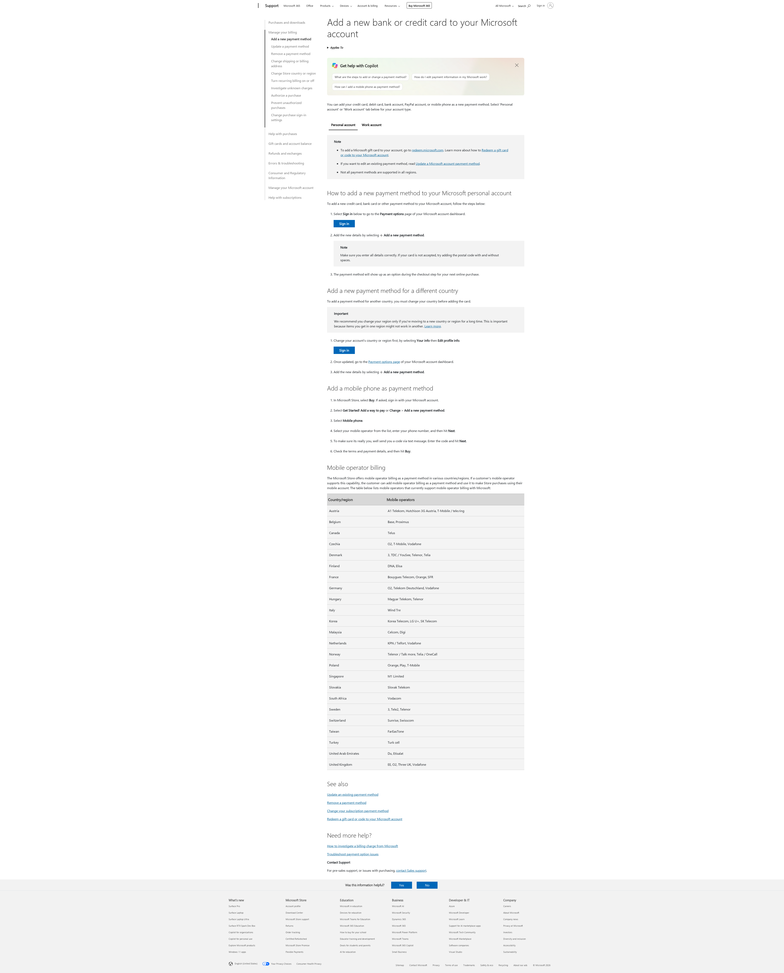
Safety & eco (486, 965)
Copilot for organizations (241, 932)
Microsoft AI (398, 906)
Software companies (459, 945)
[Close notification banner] (516, 65)
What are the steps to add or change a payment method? (370, 77)
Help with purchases (282, 134)
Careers (507, 906)
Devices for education (350, 912)
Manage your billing (282, 32)
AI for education (348, 951)
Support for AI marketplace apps (465, 925)
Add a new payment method (291, 39)
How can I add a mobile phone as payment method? (367, 87)
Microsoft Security (401, 912)
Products (325, 5)
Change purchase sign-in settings (288, 117)
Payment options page (384, 361)
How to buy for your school (353, 932)
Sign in (344, 223)
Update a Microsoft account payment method (448, 163)
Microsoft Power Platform (404, 932)
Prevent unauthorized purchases (286, 105)
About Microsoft (511, 912)
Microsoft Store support (297, 919)
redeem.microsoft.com (427, 150)
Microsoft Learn (456, 919)
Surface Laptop (236, 912)
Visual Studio (455, 951)
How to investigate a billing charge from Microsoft (362, 846)
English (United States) (246, 963)
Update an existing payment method (352, 794)
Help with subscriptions (285, 197)
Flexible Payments (294, 951)
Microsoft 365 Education (352, 925)
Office (309, 5)
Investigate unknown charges (291, 88)
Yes (401, 885)
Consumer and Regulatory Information (287, 175)
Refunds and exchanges (285, 153)
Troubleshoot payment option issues (353, 854)
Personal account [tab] (343, 125)
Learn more (432, 326)
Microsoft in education (351, 906)
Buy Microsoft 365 (419, 5)
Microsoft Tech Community (462, 932)
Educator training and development (357, 938)
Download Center (294, 912)
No (427, 885)
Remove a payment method (290, 53)
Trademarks (469, 965)
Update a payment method (290, 46)
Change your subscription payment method (358, 811)
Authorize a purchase (286, 95)
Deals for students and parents (355, 945)
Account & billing (367, 5)
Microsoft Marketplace (460, 938)
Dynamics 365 (399, 919)
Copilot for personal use (240, 938)
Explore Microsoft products (242, 945)
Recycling (503, 965)
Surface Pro (234, 906)
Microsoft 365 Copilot (402, 945)
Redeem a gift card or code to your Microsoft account (364, 819)
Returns (289, 925)
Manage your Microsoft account (290, 187)
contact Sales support (411, 870)
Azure (452, 906)
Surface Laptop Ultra (239, 919)
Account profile (293, 906)
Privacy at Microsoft (513, 925)
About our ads (520, 965)
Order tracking (293, 932)
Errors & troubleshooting (286, 163)
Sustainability (510, 951)
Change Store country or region (293, 73)
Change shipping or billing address (289, 63)
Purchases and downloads (286, 22)
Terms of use (451, 965)
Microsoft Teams (400, 938)
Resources (391, 5)
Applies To (336, 47)
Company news (510, 919)
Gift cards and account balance (290, 143)
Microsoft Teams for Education (355, 919)
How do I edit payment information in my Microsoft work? (450, 77)
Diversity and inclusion (514, 938)
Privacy (436, 965)
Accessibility (509, 945)
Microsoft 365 (292, 5)
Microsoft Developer (459, 912)
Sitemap (400, 965)
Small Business (399, 951)
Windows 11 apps (237, 951)
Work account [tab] (371, 125)
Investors (507, 932)
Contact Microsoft (418, 965)
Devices (344, 5)
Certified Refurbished (296, 938)
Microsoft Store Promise (298, 945)
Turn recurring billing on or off (292, 80)
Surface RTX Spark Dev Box (242, 925)
